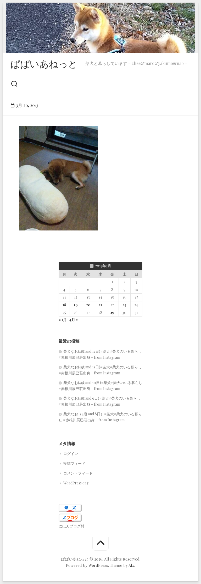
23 (124, 304)
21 (100, 304)
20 (88, 304)
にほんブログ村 (71, 526)
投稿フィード (74, 463)
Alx (131, 565)
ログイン (70, 453)
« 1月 (63, 319)
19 (76, 304)
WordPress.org (75, 482)
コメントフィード (78, 473)
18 (64, 304)
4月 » (73, 319)
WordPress (98, 565)
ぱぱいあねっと (43, 63)
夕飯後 (31, 222)
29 (112, 312)
